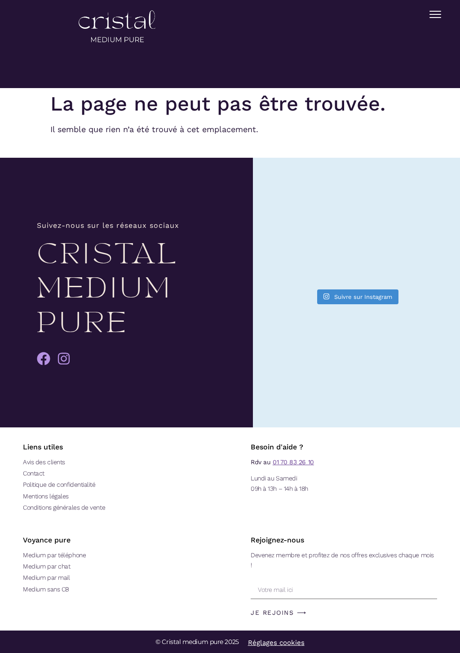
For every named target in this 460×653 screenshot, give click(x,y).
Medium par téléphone (54, 555)
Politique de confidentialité (59, 484)
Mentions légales (46, 496)
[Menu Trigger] (435, 14)
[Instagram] (64, 358)
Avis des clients (44, 462)
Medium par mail (46, 577)
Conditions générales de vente (64, 507)
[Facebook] (43, 358)
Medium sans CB (46, 589)
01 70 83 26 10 (293, 462)
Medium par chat (46, 566)
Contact (33, 473)
